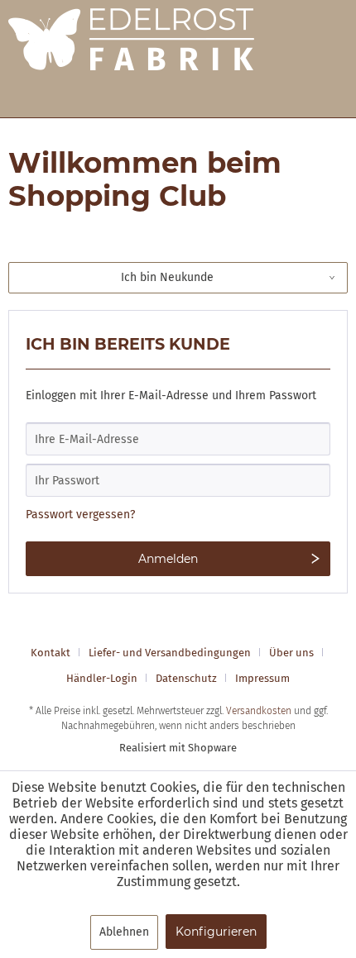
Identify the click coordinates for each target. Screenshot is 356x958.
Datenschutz (186, 678)
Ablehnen (124, 932)
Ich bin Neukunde (167, 277)
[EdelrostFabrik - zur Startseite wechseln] (131, 51)
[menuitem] (56, 652)
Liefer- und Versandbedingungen (170, 652)
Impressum (262, 678)
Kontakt (50, 652)
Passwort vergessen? (80, 515)
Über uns (291, 652)
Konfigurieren (216, 931)
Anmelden (168, 558)
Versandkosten (258, 711)
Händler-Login (101, 678)
